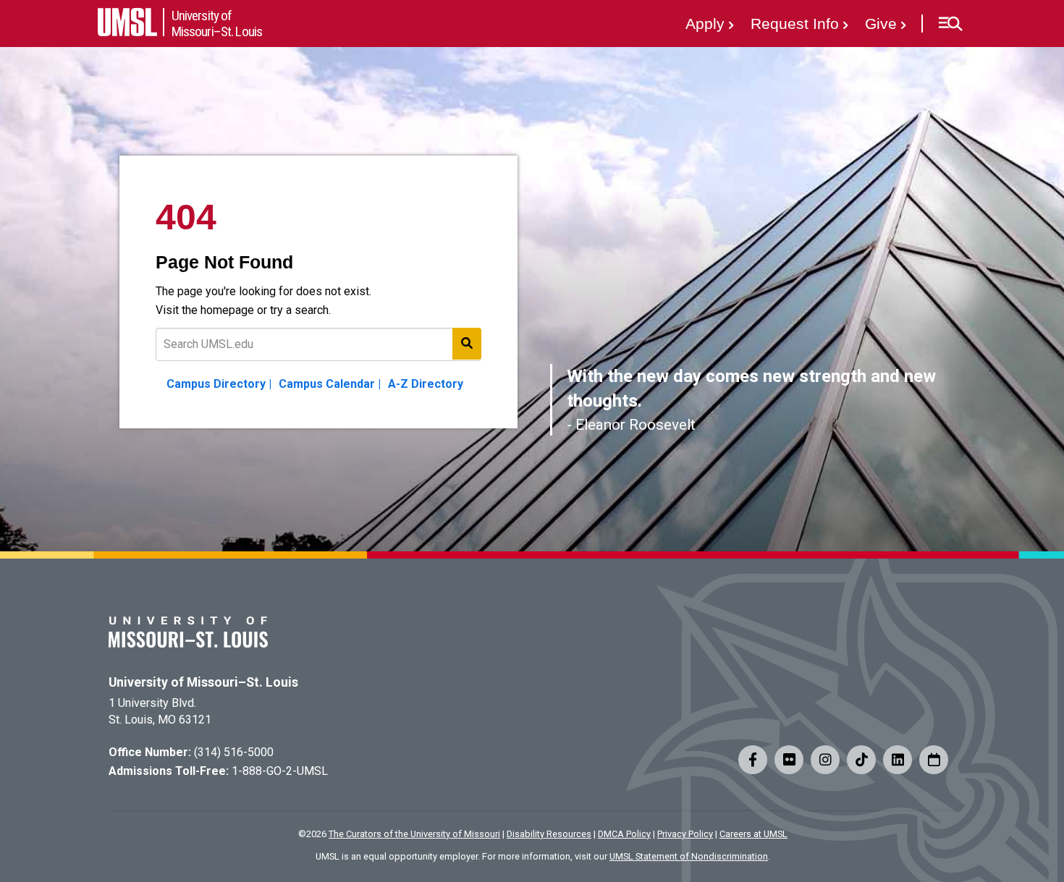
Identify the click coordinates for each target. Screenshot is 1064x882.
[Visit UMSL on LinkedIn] (897, 759)
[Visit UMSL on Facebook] (752, 759)
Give (881, 23)
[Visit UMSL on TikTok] (861, 759)
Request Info (795, 23)
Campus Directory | (218, 384)
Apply (705, 23)
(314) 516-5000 (234, 752)
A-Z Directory (425, 384)
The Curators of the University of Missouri (414, 833)
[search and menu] (466, 344)
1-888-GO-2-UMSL (280, 771)
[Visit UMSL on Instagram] (825, 759)
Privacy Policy (685, 833)
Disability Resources (549, 833)
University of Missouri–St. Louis (203, 682)
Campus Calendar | (330, 384)
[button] (950, 23)
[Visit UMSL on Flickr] (788, 759)
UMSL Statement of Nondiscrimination (688, 856)
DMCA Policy (624, 833)
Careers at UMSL (753, 833)
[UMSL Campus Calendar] (933, 759)
